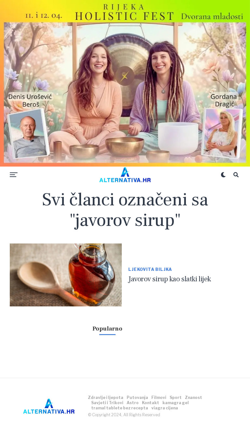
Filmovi (158, 397)
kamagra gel (175, 402)
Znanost (193, 397)
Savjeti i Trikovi (107, 402)
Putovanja (137, 397)
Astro (133, 402)
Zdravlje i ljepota (105, 397)
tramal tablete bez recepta (119, 407)
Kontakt (150, 402)
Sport (176, 397)
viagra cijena (164, 407)
